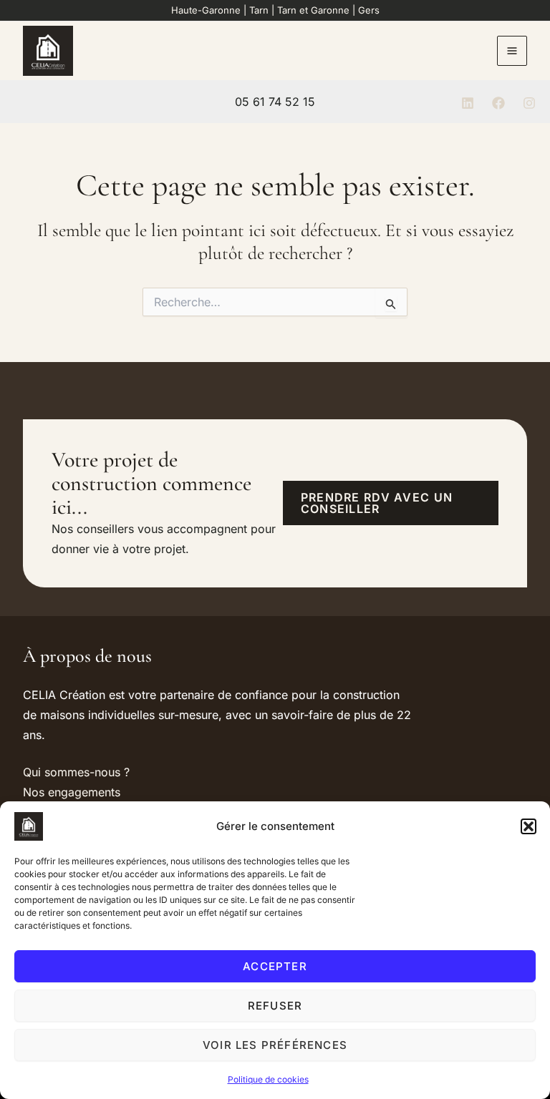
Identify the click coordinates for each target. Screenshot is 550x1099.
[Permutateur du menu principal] (512, 51)
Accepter (275, 966)
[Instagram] (529, 103)
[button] (528, 826)
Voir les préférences (275, 1045)
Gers (369, 10)
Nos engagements (71, 792)
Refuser (275, 1005)
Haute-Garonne (206, 10)
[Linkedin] (467, 103)
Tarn (259, 10)
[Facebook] (498, 103)
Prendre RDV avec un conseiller (377, 503)
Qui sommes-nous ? (76, 772)
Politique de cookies (268, 1079)
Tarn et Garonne (313, 10)
